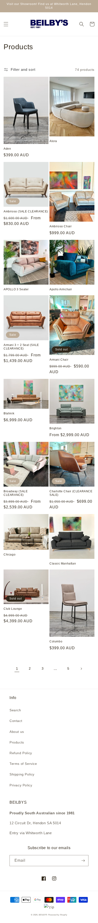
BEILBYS (43, 915)
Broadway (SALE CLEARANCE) (16, 493)
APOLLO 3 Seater (16, 289)
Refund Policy (21, 753)
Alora (53, 141)
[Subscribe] (83, 860)
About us (17, 732)
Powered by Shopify (57, 915)
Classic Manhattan (62, 563)
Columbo (55, 641)
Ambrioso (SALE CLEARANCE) (26, 211)
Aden (7, 148)
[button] (6, 24)
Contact (16, 721)
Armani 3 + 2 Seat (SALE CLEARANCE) (21, 346)
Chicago (9, 554)
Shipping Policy (22, 774)
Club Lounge (13, 608)
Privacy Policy (21, 785)
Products (17, 742)
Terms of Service (23, 764)
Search (15, 710)
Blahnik (9, 413)
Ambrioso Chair (60, 226)
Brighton (55, 428)
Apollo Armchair (60, 289)
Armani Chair (58, 359)
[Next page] (81, 668)
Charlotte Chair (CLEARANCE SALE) (71, 493)
